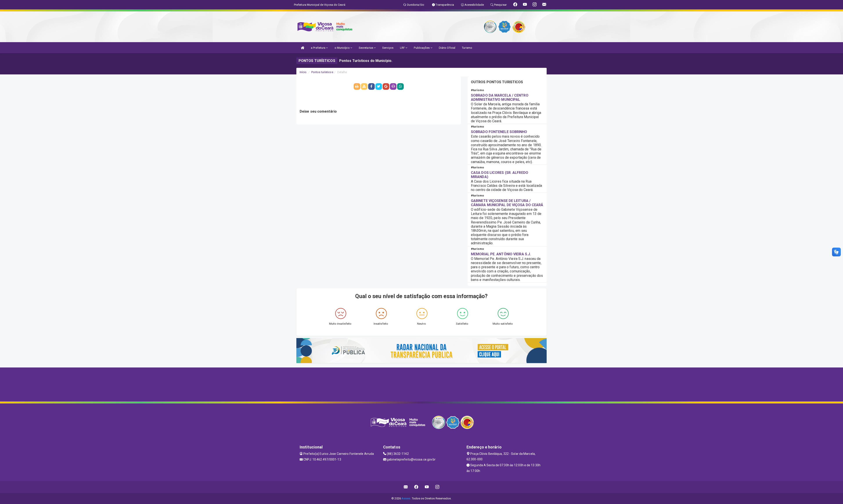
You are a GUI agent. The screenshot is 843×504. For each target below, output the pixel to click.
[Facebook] (371, 86)
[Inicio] (302, 47)
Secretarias (366, 47)
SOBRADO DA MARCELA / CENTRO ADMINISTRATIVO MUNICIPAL (499, 97)
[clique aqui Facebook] (416, 487)
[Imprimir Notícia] (357, 86)
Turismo (467, 47)
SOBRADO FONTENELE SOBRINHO (499, 132)
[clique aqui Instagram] (437, 487)
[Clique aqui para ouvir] (393, 86)
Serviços (387, 47)
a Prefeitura (318, 47)
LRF (402, 47)
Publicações (422, 47)
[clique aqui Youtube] (427, 487)
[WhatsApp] (400, 86)
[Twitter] (378, 86)
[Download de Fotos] (364, 86)
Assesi (406, 498)
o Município (342, 47)
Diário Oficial (447, 47)
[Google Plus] (386, 86)
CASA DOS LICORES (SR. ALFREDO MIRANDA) (499, 175)
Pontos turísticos (322, 72)
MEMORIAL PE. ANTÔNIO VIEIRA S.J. (501, 254)
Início (303, 72)
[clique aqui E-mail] (406, 487)
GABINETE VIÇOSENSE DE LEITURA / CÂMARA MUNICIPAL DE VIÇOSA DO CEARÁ (507, 203)
